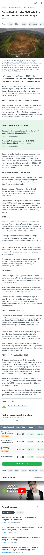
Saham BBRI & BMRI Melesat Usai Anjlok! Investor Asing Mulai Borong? (21, 538)
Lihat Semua (37, 478)
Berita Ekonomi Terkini (18, 8)
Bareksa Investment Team (18, 406)
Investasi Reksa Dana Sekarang (22, 464)
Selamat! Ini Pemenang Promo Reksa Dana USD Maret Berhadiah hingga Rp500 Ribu (20, 132)
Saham (4, 522)
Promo (4, 136)
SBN (16, 421)
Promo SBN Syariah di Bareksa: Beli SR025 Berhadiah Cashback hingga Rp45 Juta (18, 142)
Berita (4, 8)
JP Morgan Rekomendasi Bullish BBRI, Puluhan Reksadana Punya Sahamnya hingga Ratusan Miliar (20, 548)
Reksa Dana (6, 421)
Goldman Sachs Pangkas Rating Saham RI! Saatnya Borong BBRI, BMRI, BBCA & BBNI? (22, 528)
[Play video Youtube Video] (22, 490)
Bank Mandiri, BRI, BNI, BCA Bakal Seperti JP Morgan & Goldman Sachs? (19, 519)
